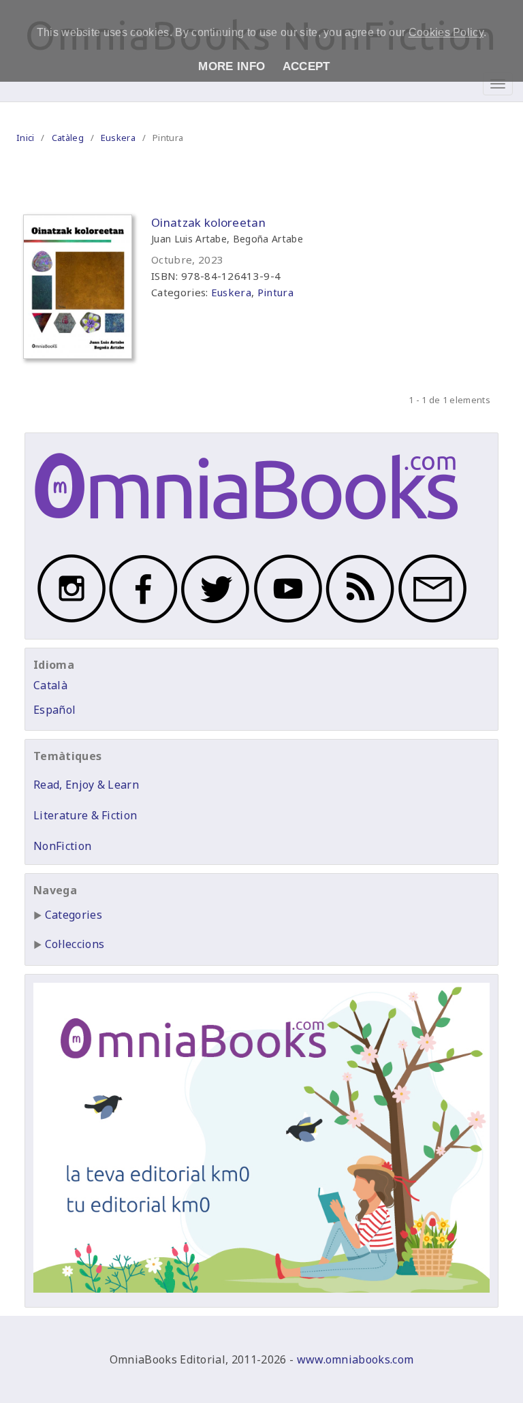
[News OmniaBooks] (358, 622)
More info (231, 66)
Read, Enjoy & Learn (86, 784)
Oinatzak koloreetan (208, 222)
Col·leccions (75, 943)
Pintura (275, 292)
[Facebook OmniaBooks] (142, 622)
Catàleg (68, 137)
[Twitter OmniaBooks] (214, 622)
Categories (73, 914)
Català (50, 685)
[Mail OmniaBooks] (430, 622)
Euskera (118, 137)
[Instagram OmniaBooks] (69, 622)
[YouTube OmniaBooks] (286, 622)
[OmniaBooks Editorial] (246, 533)
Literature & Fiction (85, 815)
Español (54, 709)
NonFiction (62, 845)
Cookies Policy (446, 32)
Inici (25, 137)
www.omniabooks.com (355, 1359)
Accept (306, 66)
